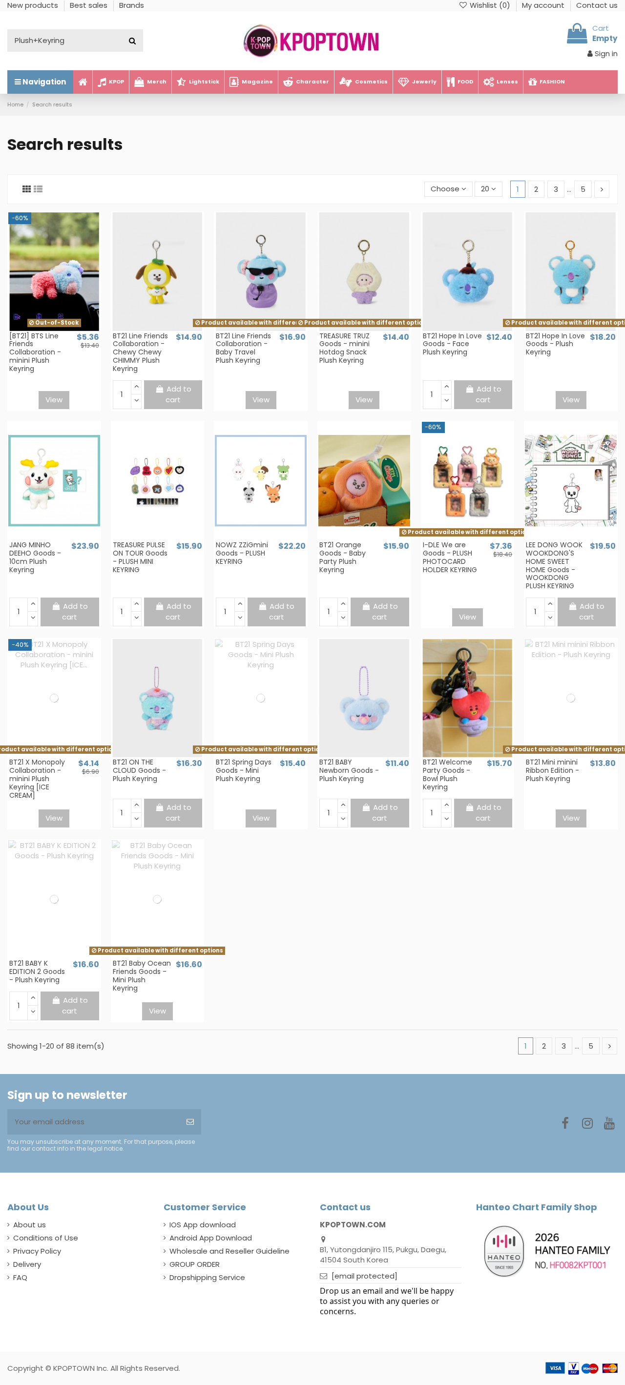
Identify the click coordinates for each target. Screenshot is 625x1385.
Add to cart (178, 394)
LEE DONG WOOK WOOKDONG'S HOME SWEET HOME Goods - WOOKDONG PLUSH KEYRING (554, 565)
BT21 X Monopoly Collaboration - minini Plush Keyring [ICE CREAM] (37, 778)
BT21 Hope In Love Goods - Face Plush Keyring (452, 344)
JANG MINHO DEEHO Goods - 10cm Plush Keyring (35, 557)
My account (544, 5)
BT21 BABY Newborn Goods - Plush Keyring (349, 770)
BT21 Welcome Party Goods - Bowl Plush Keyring (447, 774)
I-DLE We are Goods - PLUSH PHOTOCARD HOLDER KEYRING (450, 557)
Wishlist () (490, 5)
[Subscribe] (190, 1122)
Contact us (597, 5)
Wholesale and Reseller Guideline (229, 1251)
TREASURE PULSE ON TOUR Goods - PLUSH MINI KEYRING (140, 557)
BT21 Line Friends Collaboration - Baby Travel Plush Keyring (243, 348)
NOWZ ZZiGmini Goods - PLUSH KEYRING (242, 553)
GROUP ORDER (194, 1264)
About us (29, 1225)
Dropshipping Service (207, 1277)
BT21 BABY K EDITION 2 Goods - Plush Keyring (37, 971)
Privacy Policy (37, 1251)
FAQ (20, 1277)
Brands (131, 5)
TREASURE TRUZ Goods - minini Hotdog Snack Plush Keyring (344, 348)
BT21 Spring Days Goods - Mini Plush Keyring (243, 770)
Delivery (27, 1264)
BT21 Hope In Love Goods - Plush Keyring (555, 344)
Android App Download (210, 1238)
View (53, 399)
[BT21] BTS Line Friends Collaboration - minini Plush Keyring (35, 352)
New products (33, 5)
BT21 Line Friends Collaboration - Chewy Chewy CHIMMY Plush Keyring (140, 352)
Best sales (89, 5)
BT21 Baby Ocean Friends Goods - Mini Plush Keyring (142, 975)
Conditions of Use (45, 1238)
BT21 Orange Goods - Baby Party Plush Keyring (342, 557)
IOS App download (202, 1225)
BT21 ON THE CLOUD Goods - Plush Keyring (139, 770)
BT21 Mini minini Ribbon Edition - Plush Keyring (552, 770)
